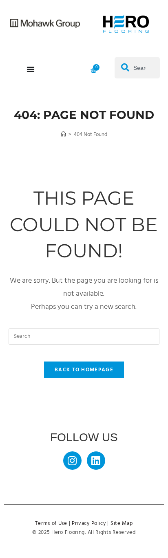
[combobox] (137, 67)
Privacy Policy (89, 524)
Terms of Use (51, 524)
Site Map (122, 524)
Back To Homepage (84, 370)
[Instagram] (72, 460)
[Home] (63, 134)
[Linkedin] (96, 460)
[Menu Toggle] (31, 69)
